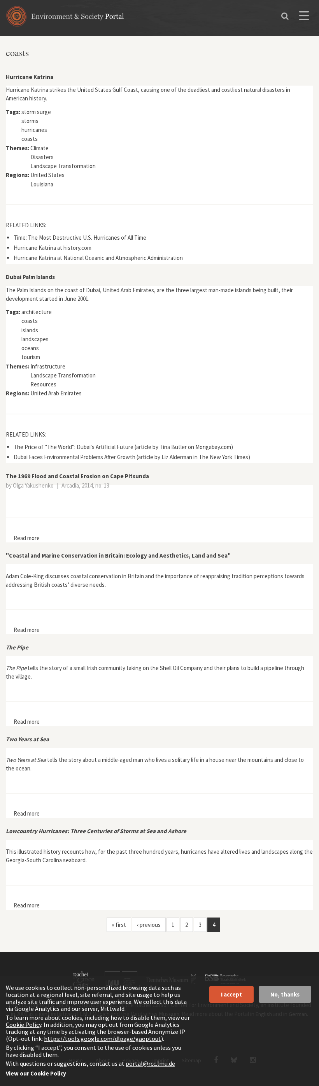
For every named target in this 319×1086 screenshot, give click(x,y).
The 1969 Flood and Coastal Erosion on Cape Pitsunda (77, 476)
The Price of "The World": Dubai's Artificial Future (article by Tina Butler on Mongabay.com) (123, 447)
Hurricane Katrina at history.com (52, 247)
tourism (30, 357)
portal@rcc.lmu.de (150, 1063)
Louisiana (41, 184)
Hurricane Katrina (29, 77)
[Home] (65, 19)
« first (119, 924)
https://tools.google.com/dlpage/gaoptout (102, 1038)
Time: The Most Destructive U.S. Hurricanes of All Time (80, 237)
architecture (36, 312)
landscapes (35, 339)
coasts (29, 138)
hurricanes (34, 129)
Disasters (42, 157)
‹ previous (149, 924)
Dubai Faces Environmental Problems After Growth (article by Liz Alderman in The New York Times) (132, 457)
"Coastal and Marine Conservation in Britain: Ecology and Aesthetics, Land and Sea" (118, 555)
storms (30, 121)
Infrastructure (47, 366)
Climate (39, 148)
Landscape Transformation (63, 166)
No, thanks (285, 994)
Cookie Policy (23, 1024)
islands (29, 330)
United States (47, 175)
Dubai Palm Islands (30, 277)
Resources (43, 384)
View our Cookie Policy (36, 1073)
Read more (27, 538)
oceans (30, 348)
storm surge (36, 112)
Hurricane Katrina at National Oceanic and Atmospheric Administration (98, 257)
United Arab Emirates (56, 393)
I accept (231, 994)
